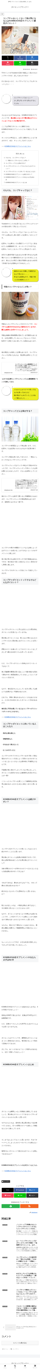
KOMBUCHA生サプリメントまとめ (16, 182)
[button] (32, 63)
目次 (17, 153)
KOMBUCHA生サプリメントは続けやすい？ (19, 174)
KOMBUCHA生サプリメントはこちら (18, 146)
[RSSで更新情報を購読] (29, 1206)
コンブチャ (7, 1181)
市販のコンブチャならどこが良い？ (18, 160)
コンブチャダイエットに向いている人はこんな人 (20, 171)
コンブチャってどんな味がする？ (16, 163)
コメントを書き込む (20, 1343)
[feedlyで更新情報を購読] (11, 1206)
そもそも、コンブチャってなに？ (16, 157)
